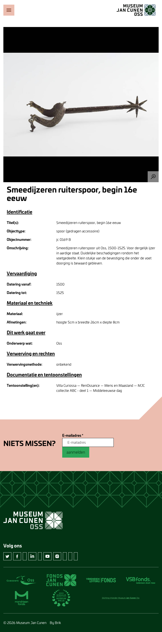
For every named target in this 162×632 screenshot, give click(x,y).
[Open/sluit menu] (8, 10)
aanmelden (75, 452)
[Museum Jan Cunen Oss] (136, 10)
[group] (81, 104)
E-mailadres (72, 435)
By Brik (55, 622)
